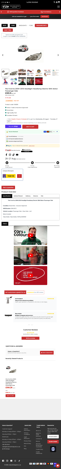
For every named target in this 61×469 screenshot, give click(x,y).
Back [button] (4, 25)
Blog (25, 448)
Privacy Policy (27, 441)
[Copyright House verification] (53, 449)
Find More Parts (41, 25)
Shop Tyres (7, 30)
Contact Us (39, 438)
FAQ (42, 196)
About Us (38, 430)
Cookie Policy (39, 449)
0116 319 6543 (6, 444)
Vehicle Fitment (18, 196)
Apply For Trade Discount (38, 434)
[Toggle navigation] (58, 6)
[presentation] (1, 12)
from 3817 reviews (38, 292)
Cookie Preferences (39, 452)
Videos (5, 223)
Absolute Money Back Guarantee (39, 445)
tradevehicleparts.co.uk (15, 465)
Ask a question (8, 187)
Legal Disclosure (26, 437)
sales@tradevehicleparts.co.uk (11, 447)
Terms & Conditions (27, 433)
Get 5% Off (45, 16)
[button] (29, 325)
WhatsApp (7, 449)
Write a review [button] (30, 338)
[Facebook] (6, 155)
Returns (35, 196)
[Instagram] (10, 155)
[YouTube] (17, 155)
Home (13, 25)
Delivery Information (27, 429)
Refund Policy (27, 443)
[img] (30, 292)
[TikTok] (13, 155)
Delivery (28, 196)
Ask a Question (48, 352)
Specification (7, 196)
